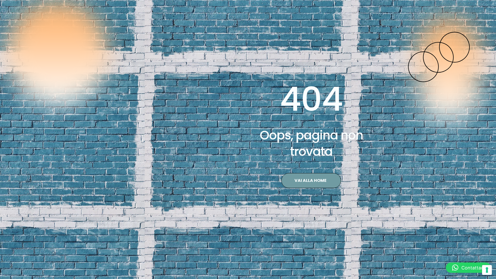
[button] (468, 267)
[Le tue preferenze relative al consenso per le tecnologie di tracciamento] (487, 270)
